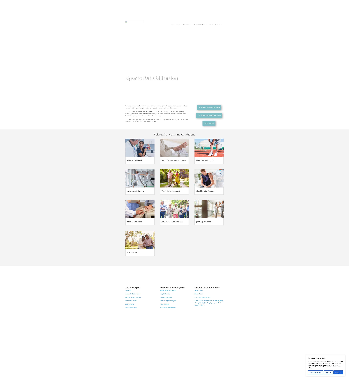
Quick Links (218, 25)
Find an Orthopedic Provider (210, 107)
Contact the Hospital (131, 301)
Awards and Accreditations (168, 290)
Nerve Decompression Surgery (174, 160)
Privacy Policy (198, 294)
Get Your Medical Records (133, 297)
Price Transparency (131, 307)
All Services (210, 123)
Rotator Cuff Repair (134, 160)
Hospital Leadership (166, 297)
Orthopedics (132, 252)
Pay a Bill (128, 290)
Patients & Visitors (199, 25)
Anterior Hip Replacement (172, 222)
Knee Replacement (134, 222)
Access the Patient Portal (132, 294)
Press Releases (164, 304)
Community (186, 25)
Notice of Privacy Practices (202, 297)
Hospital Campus (165, 294)
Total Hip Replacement (171, 191)
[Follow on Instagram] (134, 312)
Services (178, 25)
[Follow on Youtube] (137, 312)
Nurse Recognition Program (168, 301)
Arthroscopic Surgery (135, 191)
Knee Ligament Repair (205, 160)
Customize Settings (315, 372)
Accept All (338, 372)
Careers (211, 25)
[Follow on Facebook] (126, 312)
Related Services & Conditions (211, 115)
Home (172, 25)
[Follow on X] (130, 312)
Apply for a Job (129, 304)
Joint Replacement (203, 222)
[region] (325, 365)
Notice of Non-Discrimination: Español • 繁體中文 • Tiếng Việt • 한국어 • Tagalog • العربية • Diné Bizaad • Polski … (208, 303)
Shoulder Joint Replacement (207, 191)
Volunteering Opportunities (168, 307)
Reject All (328, 372)
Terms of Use (198, 290)
